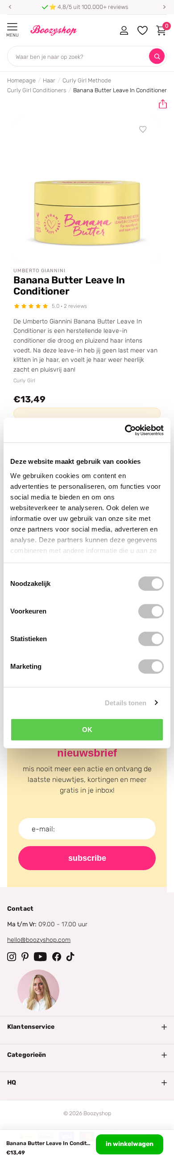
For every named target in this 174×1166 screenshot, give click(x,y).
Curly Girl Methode (86, 80)
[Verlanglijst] (143, 129)
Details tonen (125, 702)
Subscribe (87, 858)
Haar (49, 80)
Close (87, 1027)
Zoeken (157, 56)
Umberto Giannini (39, 271)
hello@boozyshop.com (38, 940)
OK (87, 729)
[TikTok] (70, 956)
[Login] (123, 30)
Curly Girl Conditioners (36, 90)
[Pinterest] (25, 956)
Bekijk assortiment (12, 27)
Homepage (21, 80)
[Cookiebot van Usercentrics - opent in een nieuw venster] (125, 430)
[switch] (151, 611)
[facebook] (56, 956)
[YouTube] (40, 956)
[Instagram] (11, 956)
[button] (10, 7)
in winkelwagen (129, 1144)
